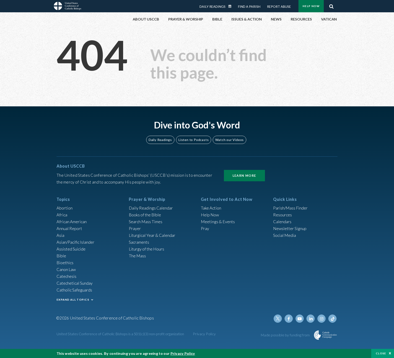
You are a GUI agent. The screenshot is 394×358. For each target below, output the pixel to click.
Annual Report (69, 228)
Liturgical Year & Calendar (152, 235)
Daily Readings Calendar (231, 6)
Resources (282, 214)
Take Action (211, 207)
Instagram (321, 319)
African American (72, 221)
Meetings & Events (218, 221)
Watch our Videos (229, 140)
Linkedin (310, 319)
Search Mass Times (145, 221)
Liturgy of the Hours (146, 248)
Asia (60, 235)
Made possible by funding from (286, 335)
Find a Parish (249, 6)
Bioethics (65, 262)
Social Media (284, 235)
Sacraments (139, 242)
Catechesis (66, 276)
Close (381, 353)
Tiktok (332, 319)
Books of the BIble (145, 214)
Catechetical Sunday (75, 283)
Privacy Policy (204, 334)
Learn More (244, 175)
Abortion (65, 207)
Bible (61, 255)
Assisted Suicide (71, 248)
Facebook (289, 319)
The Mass (137, 255)
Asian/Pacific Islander (75, 242)
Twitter (278, 319)
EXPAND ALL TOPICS (73, 299)
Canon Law (66, 269)
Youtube (300, 319)
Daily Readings (213, 6)
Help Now (311, 6)
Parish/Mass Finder (290, 207)
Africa (62, 214)
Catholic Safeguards (74, 289)
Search (331, 5)
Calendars (282, 221)
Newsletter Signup (289, 228)
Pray (205, 228)
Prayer (135, 228)
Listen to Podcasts (194, 140)
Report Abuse (279, 6)
